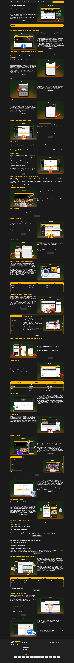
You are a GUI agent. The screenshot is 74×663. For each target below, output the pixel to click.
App (21, 1)
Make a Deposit (50, 90)
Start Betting (23, 309)
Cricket (24, 318)
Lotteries (12, 464)
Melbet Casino (39, 437)
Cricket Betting (24, 654)
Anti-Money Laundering (26, 652)
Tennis (12, 325)
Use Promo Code (50, 252)
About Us (23, 645)
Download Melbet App (24, 514)
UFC (12, 330)
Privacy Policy (24, 649)
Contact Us (24, 644)
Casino (44, 1)
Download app (60, 1)
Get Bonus (23, 20)
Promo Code (35, 1)
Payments (40, 1)
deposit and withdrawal (52, 558)
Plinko (47, 444)
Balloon (57, 443)
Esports (12, 332)
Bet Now (37, 335)
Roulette (12, 469)
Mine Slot (54, 443)
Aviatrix (48, 443)
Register (54, 1)
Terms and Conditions (25, 647)
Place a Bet (23, 113)
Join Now (23, 233)
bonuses (43, 200)
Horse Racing (13, 320)
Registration (25, 1)
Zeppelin (44, 444)
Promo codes (39, 242)
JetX (42, 444)
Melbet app (14, 501)
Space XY (51, 443)
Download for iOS (37, 553)
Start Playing (50, 453)
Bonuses (30, 1)
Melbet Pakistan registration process (45, 123)
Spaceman (39, 444)
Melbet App (50, 491)
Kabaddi (12, 318)
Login (24, 173)
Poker (12, 471)
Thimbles (51, 444)
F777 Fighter (61, 443)
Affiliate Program (25, 642)
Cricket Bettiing (13, 315)
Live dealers (13, 459)
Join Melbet (50, 48)
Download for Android (37, 535)
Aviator (12, 466)
